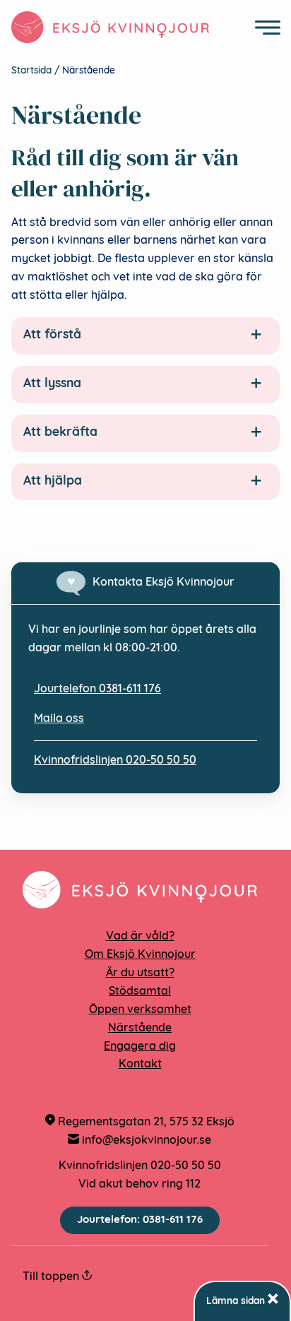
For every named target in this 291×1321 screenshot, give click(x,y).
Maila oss (59, 719)
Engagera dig (140, 1047)
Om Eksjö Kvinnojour (140, 955)
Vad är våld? (140, 936)
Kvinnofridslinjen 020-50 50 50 (115, 760)
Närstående (140, 1028)
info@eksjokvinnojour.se (145, 1141)
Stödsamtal (140, 991)
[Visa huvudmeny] (267, 27)
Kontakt (140, 1064)
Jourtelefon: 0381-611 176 (140, 1220)
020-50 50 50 (185, 1166)
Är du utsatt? (140, 973)
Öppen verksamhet (140, 1010)
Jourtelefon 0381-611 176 (97, 689)
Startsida (31, 71)
